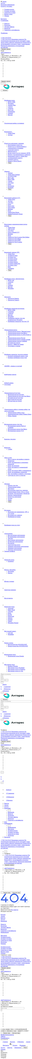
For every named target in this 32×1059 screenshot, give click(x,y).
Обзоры (3, 953)
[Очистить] (2, 676)
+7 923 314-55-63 (6, 37)
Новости (3, 924)
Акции (3, 916)
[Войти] (1, 774)
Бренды (3, 918)
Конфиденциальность (7, 1035)
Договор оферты (6, 927)
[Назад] (9, 810)
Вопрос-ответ (5, 951)
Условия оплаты (5, 937)
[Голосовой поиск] (3, 680)
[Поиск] (2, 772)
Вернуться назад (6, 910)
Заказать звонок (5, 49)
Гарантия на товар (6, 940)
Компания (4, 921)
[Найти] (6, 680)
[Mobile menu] (2, 720)
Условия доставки (6, 939)
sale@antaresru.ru (6, 52)
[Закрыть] (2, 783)
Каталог (3, 914)
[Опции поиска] (2, 678)
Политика (4, 926)
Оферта (3, 1036)
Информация (5, 932)
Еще (10, 163)
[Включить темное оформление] (3, 83)
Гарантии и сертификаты (8, 930)
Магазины (4, 935)
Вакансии (4, 929)
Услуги (3, 919)
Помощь (3, 943)
